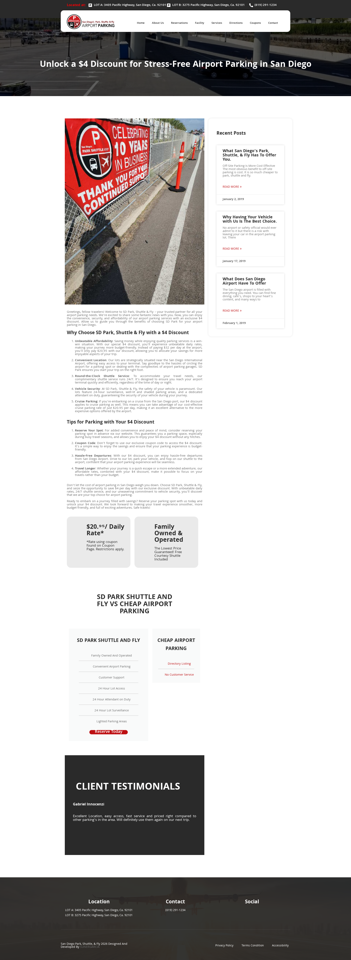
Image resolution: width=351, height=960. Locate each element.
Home (141, 23)
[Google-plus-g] (263, 914)
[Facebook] (241, 914)
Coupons (255, 23)
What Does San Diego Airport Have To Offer (244, 281)
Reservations (179, 23)
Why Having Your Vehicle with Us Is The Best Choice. (250, 219)
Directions (236, 23)
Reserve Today (108, 732)
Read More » (232, 187)
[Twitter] (252, 914)
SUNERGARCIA (90, 947)
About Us (158, 23)
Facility (199, 23)
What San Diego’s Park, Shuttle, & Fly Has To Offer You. (249, 155)
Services (216, 23)
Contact (273, 23)
